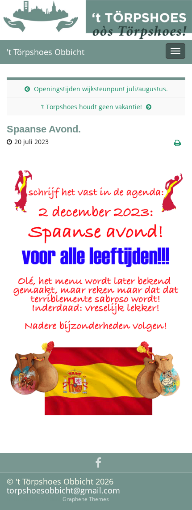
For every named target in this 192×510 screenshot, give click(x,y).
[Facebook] (98, 461)
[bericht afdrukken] (177, 143)
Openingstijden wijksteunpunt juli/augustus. (101, 89)
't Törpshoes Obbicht (45, 52)
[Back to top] (172, 490)
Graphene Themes (86, 499)
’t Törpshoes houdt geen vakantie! (91, 106)
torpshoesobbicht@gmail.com (63, 490)
